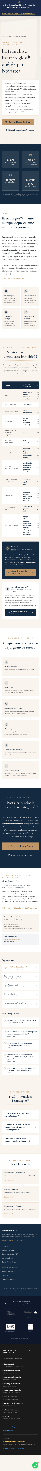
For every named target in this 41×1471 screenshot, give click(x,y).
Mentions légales (8, 1280)
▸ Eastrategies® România (12, 1377)
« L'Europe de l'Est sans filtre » (14, 1441)
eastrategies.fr (7, 1258)
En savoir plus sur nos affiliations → (20, 1338)
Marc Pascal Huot (17, 5)
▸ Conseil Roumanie (10, 1397)
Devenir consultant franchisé (21, 130)
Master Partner (8, 1250)
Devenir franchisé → (9, 1430)
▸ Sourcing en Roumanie (11, 1384)
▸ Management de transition (13, 1403)
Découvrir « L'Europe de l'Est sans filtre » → (18, 14)
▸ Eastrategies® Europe (11, 1370)
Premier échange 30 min (19, 612)
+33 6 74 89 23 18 (9, 941)
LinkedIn (17, 908)
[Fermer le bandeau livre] (37, 8)
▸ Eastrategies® (8, 1364)
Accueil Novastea (8, 1272)
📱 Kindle (21, 1448)
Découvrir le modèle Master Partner (18, 572)
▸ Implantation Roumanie (12, 1390)
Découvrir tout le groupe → (12, 1427)
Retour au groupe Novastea (15, 36)
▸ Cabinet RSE (7, 1416)
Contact (5, 1276)
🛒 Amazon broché (9, 1448)
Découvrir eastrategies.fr (14, 278)
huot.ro (7, 908)
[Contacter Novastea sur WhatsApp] (35, 1465)
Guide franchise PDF (10, 1254)
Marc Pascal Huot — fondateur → (13, 1240)
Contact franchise (9, 1262)
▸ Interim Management (11, 1410)
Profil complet (31, 908)
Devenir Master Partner (19, 122)
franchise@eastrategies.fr (12, 939)
